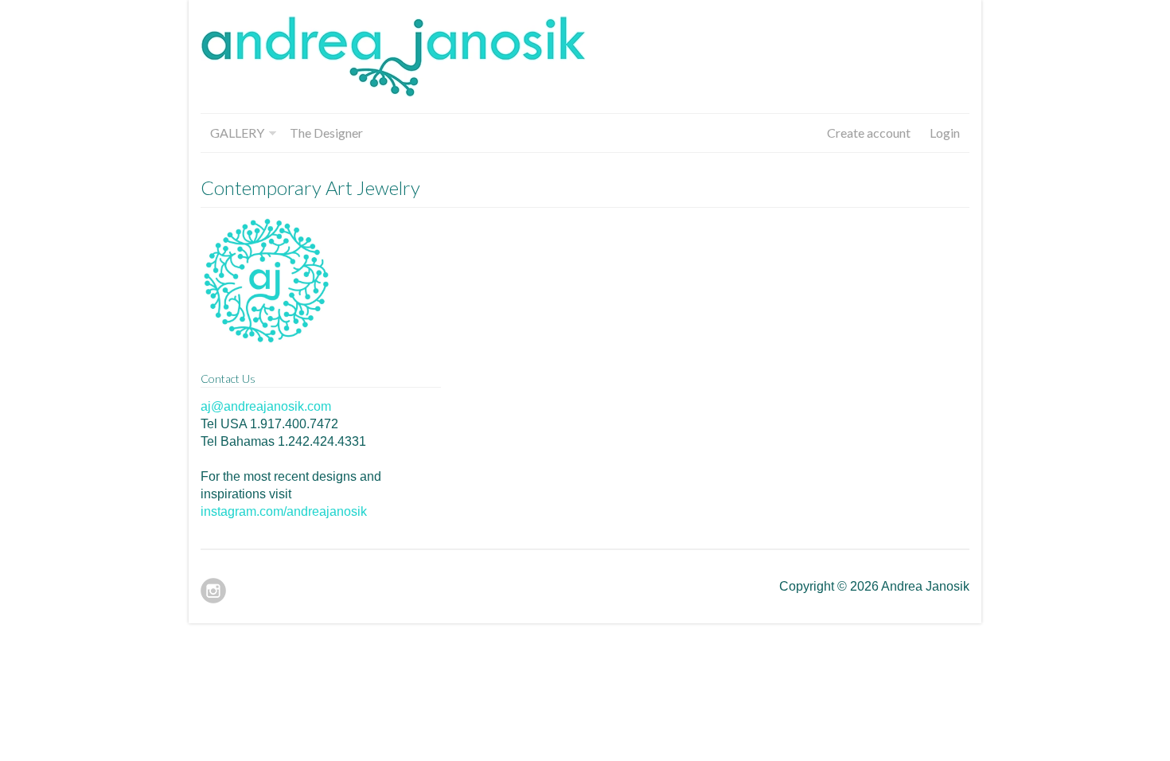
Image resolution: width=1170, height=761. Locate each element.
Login (945, 132)
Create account (869, 132)
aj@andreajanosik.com (266, 406)
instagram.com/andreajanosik (284, 511)
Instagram (213, 590)
